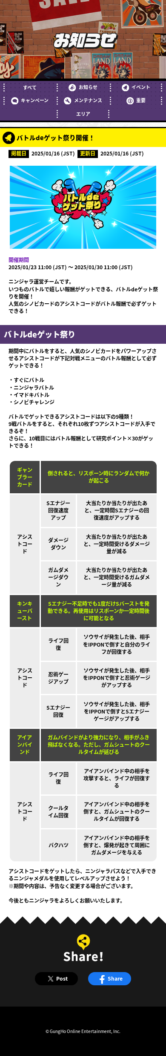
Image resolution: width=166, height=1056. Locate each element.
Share (115, 978)
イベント (141, 87)
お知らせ (88, 87)
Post (62, 978)
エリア (83, 114)
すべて (30, 87)
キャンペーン (35, 100)
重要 (141, 100)
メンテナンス (88, 100)
